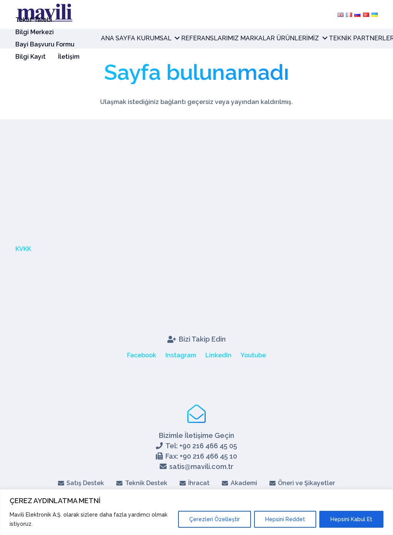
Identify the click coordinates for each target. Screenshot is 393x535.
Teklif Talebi (33, 19)
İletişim (68, 56)
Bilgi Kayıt (30, 56)
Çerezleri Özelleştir (214, 519)
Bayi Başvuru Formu (44, 44)
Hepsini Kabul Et (351, 519)
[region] (196, 512)
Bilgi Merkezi (34, 32)
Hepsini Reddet (285, 519)
